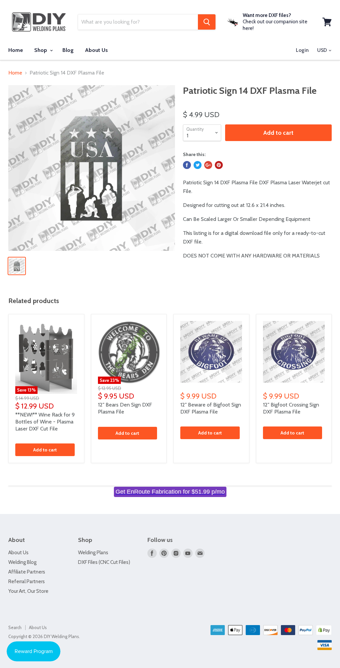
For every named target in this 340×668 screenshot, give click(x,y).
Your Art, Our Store (28, 591)
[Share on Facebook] (187, 165)
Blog (68, 50)
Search (15, 627)
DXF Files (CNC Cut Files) (104, 562)
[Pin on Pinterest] (219, 165)
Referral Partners (26, 581)
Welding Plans (93, 553)
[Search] (206, 22)
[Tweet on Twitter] (198, 165)
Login (302, 50)
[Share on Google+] (208, 165)
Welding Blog (22, 562)
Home (15, 50)
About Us (96, 50)
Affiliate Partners (26, 572)
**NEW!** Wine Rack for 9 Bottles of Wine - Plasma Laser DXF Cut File (45, 422)
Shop (41, 50)
